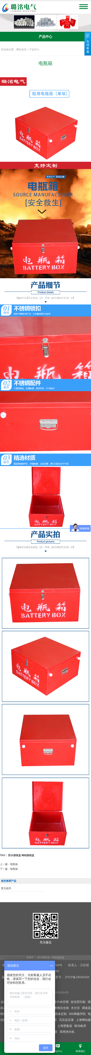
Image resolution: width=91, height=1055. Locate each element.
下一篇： (9, 868)
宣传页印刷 (78, 1002)
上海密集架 (64, 1025)
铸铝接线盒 (28, 855)
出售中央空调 (60, 1002)
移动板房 (80, 1025)
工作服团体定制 (56, 1014)
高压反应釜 (66, 1019)
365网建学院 (77, 1014)
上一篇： (9, 864)
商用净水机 (67, 1031)
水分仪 (75, 1008)
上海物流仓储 (60, 1008)
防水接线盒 (14, 855)
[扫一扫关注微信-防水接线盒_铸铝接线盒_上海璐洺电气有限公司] (45, 937)
